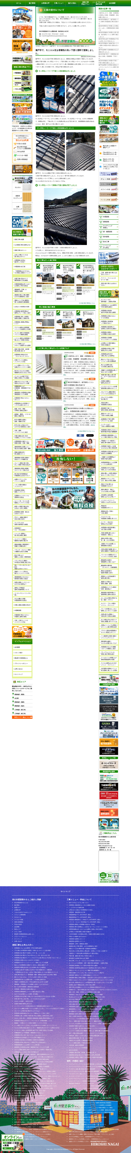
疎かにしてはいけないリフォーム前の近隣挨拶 (108, 360)
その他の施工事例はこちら (87, 303)
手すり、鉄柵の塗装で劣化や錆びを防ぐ (21, 518)
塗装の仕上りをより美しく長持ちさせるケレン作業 (23, 382)
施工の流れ (72, 3)
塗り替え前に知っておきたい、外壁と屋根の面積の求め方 (30, 1064)
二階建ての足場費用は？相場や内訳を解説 (108, 458)
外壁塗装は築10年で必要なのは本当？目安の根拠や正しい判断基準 (33, 970)
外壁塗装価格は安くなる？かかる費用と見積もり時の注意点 (86, 929)
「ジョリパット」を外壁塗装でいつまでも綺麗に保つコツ (30, 1069)
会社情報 (16, 927)
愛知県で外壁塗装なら (21, 658)
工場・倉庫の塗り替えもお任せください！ (109, 273)
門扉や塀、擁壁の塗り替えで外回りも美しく (81, 956)
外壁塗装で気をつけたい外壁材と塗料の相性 (22, 615)
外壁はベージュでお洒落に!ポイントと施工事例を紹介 (109, 626)
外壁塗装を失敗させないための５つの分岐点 (26, 960)
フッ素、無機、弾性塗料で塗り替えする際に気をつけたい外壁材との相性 (35, 1071)
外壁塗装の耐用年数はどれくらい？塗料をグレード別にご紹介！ (32, 1013)
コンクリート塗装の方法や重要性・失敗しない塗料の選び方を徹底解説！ (89, 1030)
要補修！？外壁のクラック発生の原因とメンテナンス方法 (30, 1023)
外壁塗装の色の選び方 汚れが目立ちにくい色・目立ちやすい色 (32, 955)
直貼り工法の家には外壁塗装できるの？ (107, 485)
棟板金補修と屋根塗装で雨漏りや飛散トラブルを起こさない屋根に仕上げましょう (37, 1076)
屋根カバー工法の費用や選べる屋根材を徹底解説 (22, 301)
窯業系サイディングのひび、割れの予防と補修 (108, 479)
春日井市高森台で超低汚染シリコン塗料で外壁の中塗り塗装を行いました (109, 45)
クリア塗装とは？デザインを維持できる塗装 (23, 344)
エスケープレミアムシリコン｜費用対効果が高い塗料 (84, 1078)
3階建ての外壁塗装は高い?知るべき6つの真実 (109, 371)
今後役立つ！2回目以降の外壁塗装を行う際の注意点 (83, 953)
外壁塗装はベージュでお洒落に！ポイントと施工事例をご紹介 (31, 1127)
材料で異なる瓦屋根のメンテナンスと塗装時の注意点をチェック (87, 987)
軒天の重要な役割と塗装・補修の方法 (21, 420)
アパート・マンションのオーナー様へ (108, 279)
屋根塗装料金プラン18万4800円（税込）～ (81, 917)
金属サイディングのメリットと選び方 (21, 480)
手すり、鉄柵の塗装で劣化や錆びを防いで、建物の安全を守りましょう (89, 1021)
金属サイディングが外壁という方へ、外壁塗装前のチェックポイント (88, 1141)
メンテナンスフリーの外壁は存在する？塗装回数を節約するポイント (33, 1006)
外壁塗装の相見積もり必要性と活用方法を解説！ (109, 327)
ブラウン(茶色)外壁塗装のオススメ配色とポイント (109, 631)
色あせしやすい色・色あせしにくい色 (109, 160)
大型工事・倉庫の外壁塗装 (76, 1045)
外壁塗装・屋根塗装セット (22, 83)
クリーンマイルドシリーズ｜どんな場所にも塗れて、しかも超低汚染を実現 (90, 1098)
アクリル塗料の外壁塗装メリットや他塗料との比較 (23, 328)
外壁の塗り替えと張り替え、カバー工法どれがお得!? (108, 376)
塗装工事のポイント (21, 250)
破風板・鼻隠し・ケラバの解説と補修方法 (23, 415)
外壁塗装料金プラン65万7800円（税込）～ (81, 914)
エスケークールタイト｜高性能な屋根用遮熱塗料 (82, 1081)
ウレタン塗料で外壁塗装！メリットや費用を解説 (23, 333)
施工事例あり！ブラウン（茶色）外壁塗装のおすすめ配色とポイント (33, 1129)
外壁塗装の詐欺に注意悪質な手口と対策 (107, 349)
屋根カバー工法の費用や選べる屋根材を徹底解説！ (83, 948)
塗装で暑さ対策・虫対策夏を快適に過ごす (22, 350)
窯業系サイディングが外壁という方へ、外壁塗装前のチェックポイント (89, 1139)
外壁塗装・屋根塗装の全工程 (77, 912)
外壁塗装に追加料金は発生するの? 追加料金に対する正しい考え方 (87, 968)
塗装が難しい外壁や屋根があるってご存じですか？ (109, 474)
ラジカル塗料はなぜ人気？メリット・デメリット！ (109, 664)
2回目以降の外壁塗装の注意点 (106, 403)
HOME (38, 46)
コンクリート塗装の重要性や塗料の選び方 (21, 540)
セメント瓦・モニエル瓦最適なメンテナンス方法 (22, 502)
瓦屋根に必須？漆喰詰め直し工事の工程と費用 (82, 985)
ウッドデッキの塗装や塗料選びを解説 (21, 523)
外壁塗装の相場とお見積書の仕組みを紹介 (108, 333)
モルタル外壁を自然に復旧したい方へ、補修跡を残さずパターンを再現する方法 (36, 1028)
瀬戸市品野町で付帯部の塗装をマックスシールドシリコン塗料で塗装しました (109, 67)
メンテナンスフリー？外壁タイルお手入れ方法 (108, 501)
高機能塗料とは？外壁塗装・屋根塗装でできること (23, 388)
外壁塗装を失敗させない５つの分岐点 (108, 317)
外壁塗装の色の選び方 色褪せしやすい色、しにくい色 (29, 953)
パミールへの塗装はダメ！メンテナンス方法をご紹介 (109, 555)
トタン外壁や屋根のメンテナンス (21, 485)
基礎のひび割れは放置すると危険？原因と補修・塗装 (29, 1107)
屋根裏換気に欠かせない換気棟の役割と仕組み (22, 577)
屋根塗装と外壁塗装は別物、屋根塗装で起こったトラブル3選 (31, 1047)
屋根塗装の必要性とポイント (77, 941)
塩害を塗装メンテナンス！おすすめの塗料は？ (23, 583)
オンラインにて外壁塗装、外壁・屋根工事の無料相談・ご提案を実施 (88, 963)
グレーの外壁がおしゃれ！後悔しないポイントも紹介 (109, 609)
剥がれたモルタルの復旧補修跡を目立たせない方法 (23, 371)
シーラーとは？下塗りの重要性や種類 (107, 425)
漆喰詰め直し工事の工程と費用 (107, 512)
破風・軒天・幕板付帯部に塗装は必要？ (21, 409)
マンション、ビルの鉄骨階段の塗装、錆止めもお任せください (86, 1018)
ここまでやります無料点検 (76, 907)
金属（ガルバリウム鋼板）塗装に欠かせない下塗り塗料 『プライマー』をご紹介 (91, 1134)
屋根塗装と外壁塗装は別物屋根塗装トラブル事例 (23, 393)
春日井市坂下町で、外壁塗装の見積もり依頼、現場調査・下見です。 (109, 56)
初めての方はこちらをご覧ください (79, 902)
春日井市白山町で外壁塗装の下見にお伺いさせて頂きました (109, 40)
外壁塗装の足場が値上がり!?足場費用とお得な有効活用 (84, 1055)
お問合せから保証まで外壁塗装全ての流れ (81, 910)
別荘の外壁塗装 (73, 1050)
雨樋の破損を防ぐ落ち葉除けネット (20, 453)
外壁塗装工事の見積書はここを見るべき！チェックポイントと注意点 (88, 927)
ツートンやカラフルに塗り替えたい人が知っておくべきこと (110, 166)
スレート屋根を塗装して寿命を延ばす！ (80, 1043)
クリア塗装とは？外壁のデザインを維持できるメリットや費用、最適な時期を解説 (92, 1110)
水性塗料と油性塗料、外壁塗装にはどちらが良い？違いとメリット (87, 1124)
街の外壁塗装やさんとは (21, 902)
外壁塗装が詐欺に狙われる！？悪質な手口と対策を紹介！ (30, 1042)
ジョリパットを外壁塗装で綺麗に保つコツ (109, 517)
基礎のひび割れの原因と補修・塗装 (106, 582)
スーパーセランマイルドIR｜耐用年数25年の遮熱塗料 (84, 1071)
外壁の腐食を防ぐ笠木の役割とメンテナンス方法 (23, 436)
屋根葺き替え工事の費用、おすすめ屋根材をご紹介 (83, 946)
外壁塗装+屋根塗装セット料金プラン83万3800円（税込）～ (86, 919)
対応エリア (17, 929)
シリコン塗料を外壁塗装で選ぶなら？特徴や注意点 (23, 339)
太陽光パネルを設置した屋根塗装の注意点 (108, 544)
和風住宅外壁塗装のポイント (107, 506)
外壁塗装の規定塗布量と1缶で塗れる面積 (108, 528)
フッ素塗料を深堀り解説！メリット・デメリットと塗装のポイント (33, 1131)
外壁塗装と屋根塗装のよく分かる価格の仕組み (82, 905)
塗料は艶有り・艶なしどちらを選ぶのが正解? (108, 490)
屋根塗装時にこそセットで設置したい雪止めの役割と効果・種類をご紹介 (89, 1009)
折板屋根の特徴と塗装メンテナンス (20, 491)
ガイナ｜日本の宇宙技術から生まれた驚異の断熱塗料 (84, 1095)
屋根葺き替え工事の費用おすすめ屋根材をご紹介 (22, 295)
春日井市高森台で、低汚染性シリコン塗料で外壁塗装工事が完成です (109, 21)
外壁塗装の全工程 (20, 266)
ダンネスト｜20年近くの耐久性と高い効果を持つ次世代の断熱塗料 (87, 1093)
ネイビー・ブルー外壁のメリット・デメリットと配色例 (30, 1117)
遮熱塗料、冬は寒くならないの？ (78, 1115)
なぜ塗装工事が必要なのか (23, 245)
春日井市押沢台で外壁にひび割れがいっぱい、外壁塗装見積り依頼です (109, 28)
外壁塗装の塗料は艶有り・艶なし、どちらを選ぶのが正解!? (85, 1122)
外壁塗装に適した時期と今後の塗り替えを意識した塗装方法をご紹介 (33, 1015)
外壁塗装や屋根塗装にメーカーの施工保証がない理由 (109, 436)
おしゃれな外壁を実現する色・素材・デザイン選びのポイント (31, 1115)
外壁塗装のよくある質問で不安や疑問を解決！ (109, 306)
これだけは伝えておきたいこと (23, 912)
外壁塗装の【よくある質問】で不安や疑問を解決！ (28, 948)
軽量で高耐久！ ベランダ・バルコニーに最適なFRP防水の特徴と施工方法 (35, 1083)
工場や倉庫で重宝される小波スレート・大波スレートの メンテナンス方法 (35, 1073)
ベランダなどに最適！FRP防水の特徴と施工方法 (23, 561)
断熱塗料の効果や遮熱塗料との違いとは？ (108, 561)
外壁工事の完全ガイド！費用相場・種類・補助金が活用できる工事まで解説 (35, 974)
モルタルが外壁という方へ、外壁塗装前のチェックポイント (86, 1136)
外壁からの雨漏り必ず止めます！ (78, 936)
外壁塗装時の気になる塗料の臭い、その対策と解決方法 (30, 979)
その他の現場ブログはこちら (86, 431)
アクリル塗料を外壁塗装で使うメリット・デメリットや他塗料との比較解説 (90, 1105)
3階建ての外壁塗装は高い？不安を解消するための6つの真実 (31, 982)
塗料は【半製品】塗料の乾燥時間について (22, 588)
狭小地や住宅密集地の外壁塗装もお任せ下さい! (22, 474)
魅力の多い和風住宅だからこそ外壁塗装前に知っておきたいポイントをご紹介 (91, 982)
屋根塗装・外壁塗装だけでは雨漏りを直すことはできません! (31, 984)
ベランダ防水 (22, 89)
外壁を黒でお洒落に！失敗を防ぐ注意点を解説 (108, 615)
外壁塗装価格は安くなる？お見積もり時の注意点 (23, 285)
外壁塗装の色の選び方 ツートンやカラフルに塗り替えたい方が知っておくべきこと (37, 957)
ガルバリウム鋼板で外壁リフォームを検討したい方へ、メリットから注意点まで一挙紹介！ (40, 1008)
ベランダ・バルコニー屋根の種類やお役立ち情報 (23, 550)
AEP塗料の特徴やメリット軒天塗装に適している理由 (109, 669)
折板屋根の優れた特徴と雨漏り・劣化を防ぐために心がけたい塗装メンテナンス (91, 977)
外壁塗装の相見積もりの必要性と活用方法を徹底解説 (29, 1040)
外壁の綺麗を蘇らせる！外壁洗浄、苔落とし (108, 533)
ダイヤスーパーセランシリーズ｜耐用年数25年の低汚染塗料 (86, 1076)
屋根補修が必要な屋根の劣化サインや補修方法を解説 (84, 1014)
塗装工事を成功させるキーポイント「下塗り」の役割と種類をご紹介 (88, 1131)
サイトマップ (19, 674)
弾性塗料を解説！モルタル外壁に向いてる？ (109, 642)
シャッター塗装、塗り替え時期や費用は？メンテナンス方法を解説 (87, 1028)
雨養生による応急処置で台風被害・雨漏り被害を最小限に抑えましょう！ (35, 1105)
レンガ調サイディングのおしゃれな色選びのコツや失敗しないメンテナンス (35, 1025)
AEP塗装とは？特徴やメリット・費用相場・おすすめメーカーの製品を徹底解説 (91, 1112)
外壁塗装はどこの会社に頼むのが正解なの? (26, 1052)
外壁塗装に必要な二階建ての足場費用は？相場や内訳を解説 (86, 1057)
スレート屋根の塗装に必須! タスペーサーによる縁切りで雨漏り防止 (33, 1049)
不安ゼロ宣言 (18, 924)
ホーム (18, 3)
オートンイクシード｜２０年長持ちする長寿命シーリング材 (86, 1100)
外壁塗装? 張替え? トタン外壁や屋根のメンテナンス (83, 975)
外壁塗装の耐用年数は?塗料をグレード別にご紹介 (23, 312)
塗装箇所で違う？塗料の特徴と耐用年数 (107, 409)
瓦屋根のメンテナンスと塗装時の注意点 (22, 496)
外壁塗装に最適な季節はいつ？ (22, 323)
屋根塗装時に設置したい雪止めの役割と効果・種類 (23, 447)
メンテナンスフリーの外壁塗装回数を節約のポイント (109, 387)
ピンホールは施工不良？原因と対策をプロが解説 (22, 377)
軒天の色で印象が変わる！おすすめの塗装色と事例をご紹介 (86, 999)
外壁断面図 (18, 610)
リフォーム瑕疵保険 (20, 914)
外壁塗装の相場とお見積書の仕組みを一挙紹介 (82, 924)
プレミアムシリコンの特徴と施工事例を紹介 (107, 653)
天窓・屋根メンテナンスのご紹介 (21, 431)
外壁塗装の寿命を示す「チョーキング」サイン (22, 355)
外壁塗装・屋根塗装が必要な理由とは (25, 989)
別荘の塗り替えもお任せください (109, 284)
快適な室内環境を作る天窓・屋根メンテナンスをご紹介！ (85, 1001)
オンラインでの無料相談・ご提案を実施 (108, 300)
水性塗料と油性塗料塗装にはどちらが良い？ (108, 495)
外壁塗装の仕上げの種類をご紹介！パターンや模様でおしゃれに (32, 1139)
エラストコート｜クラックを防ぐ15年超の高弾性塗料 (84, 1088)
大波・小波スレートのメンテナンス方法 (21, 621)
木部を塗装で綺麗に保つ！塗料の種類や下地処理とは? (109, 550)
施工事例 (32, 3)
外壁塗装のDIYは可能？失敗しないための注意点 (108, 468)
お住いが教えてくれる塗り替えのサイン (21, 255)
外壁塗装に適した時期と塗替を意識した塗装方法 (22, 317)
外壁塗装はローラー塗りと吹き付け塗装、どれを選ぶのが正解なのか (33, 1057)
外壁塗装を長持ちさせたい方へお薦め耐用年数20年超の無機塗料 (87, 1127)
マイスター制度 (18, 919)
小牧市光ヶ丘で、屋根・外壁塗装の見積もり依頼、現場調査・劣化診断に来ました (109, 15)
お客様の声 (45, 3)
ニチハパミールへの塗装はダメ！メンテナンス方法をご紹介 (31, 1098)
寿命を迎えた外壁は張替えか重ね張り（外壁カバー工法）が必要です (88, 951)
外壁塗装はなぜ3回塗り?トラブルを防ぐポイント (22, 404)
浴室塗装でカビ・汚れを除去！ (21, 529)
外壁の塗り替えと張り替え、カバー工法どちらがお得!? (29, 999)
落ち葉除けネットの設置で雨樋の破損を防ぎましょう (84, 1011)
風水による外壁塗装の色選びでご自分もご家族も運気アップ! (31, 965)
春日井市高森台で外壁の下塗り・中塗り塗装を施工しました (109, 61)
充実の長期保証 (18, 922)
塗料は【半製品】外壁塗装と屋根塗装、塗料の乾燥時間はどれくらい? (34, 1054)
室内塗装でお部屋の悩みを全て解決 (79, 958)
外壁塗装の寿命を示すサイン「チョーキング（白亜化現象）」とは (33, 1020)
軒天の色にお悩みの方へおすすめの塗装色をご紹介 (23, 426)
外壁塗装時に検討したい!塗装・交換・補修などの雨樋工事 (85, 1006)
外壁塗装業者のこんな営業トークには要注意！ (109, 463)
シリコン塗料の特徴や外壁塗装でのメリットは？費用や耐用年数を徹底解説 (90, 1102)
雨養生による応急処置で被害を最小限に (108, 577)
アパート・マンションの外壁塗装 (78, 1047)
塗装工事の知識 (19, 239)
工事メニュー (59, 3)
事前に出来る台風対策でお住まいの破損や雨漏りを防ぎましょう (32, 1102)
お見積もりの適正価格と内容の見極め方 (108, 344)
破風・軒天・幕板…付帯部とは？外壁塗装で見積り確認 (84, 992)
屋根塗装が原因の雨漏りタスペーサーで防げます (22, 469)
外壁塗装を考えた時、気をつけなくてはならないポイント (30, 1035)
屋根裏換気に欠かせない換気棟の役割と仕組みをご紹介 (30, 1090)
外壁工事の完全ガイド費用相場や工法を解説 (21, 279)
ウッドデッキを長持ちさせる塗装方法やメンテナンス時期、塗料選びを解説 (90, 1023)
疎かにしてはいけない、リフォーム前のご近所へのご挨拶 (30, 977)
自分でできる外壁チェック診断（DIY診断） (26, 994)
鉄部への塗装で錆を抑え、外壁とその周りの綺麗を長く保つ (86, 1016)
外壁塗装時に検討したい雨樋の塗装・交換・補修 (22, 442)
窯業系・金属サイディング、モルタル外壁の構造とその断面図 (31, 1066)
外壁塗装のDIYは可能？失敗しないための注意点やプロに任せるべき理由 (34, 996)
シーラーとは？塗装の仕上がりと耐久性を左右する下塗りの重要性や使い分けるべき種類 (94, 1129)
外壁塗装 (22, 73)
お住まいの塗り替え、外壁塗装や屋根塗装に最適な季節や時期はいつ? (34, 1018)
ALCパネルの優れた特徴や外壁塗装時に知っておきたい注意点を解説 (33, 1061)
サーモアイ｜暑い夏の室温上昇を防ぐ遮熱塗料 (82, 1069)
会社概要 (112, 3)
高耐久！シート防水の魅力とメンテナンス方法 (22, 572)
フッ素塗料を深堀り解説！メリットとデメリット (109, 637)
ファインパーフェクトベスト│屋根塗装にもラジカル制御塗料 (86, 1066)
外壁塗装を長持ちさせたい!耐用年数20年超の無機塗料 (109, 430)
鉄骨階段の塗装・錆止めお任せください (22, 512)
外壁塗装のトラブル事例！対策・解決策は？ (109, 588)
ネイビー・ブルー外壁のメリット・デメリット (108, 604)
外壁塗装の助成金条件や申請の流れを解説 (108, 311)
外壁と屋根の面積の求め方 (23, 605)
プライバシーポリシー (21, 663)
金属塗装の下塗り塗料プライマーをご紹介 (107, 420)
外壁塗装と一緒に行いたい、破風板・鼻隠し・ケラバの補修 (86, 994)
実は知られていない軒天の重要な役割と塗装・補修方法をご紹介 (87, 997)
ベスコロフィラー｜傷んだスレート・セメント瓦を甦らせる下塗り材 (88, 1073)
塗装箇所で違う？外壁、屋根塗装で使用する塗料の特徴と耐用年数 (87, 1117)
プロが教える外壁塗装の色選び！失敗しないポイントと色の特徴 (32, 950)
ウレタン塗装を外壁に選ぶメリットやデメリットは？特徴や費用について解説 (91, 1107)
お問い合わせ (19, 669)
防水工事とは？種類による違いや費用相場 (23, 556)
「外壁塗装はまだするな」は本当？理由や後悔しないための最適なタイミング (36, 972)
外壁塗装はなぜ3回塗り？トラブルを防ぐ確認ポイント (29, 1037)
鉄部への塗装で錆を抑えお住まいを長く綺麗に (22, 507)
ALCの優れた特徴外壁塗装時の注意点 (21, 599)
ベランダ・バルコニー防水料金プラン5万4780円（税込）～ (85, 922)
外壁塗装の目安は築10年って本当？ (20, 261)
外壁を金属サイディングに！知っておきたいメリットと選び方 (86, 972)
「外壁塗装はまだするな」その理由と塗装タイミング (23, 272)
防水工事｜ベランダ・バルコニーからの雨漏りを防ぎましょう (86, 960)
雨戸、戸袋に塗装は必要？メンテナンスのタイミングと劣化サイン (87, 1033)
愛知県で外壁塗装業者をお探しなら (24, 934)
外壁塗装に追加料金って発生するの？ (107, 322)
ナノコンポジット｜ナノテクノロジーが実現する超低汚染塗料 (86, 1086)
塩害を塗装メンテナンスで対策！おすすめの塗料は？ (29, 1093)
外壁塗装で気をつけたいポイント (22, 398)
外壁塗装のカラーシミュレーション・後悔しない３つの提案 (31, 962)
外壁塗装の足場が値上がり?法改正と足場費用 (109, 452)
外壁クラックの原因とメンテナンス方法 (21, 361)
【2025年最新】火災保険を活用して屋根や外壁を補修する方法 (86, 934)
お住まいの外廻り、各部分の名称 (23, 1001)
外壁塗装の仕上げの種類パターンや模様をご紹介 (108, 647)
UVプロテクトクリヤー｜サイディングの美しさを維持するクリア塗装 (88, 1090)
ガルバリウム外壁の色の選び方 (107, 398)
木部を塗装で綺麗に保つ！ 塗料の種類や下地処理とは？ (30, 1095)
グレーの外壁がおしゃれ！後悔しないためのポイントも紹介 (31, 1119)
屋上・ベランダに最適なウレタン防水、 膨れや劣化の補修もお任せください (35, 1086)
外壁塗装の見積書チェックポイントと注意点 (109, 338)
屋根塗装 (22, 78)
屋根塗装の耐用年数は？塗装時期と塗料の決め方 (108, 593)
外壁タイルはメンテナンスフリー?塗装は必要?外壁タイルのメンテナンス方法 (91, 980)
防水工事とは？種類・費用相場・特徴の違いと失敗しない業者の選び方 (34, 1081)
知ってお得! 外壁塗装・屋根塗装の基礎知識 (26, 986)
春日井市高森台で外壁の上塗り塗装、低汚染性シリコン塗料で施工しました (109, 34)
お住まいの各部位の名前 (22, 306)
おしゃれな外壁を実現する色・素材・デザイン (109, 599)
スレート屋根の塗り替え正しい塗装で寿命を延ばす (23, 464)
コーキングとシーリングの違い (23, 594)
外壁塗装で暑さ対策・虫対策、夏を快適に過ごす (82, 1052)
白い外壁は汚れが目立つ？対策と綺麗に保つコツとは (109, 620)
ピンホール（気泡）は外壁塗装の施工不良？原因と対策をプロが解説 (33, 1030)
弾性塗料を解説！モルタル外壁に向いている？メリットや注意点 (32, 1134)
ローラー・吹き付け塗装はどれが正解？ (107, 523)
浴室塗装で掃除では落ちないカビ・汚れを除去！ (82, 1026)
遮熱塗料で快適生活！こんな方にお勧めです (81, 1083)
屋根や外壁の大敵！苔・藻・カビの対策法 (107, 539)
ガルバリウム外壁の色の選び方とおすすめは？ (27, 1011)
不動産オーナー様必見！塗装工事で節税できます (108, 441)
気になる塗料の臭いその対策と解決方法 (107, 365)
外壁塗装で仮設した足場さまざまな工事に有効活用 (109, 447)
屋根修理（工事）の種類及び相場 (21, 290)
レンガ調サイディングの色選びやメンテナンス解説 (23, 366)
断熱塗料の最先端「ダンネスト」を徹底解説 (109, 566)
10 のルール (17, 917)
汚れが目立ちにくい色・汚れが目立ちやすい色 (110, 153)
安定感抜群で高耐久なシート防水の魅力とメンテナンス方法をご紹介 (33, 1088)
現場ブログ (45, 46)
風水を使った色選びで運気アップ (109, 146)
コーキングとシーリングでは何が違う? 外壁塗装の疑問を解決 (31, 1059)
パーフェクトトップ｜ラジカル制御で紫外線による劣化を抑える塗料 (88, 1064)
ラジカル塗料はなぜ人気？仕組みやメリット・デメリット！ (31, 1136)
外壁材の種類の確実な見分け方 (105, 382)
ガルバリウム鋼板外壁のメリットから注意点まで (108, 392)
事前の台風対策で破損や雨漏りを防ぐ (107, 571)
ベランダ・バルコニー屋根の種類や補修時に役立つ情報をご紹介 (32, 1078)
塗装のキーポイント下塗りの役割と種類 (107, 414)
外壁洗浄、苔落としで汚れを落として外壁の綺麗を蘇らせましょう (87, 1035)
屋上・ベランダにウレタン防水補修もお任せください (23, 567)
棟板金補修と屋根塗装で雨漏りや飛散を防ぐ (22, 545)
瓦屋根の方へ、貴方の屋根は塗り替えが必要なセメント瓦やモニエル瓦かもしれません (93, 989)
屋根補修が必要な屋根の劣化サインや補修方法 (22, 458)
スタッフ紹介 (19, 652)
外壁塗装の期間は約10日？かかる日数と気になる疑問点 (30, 967)
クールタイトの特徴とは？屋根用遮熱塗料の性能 (109, 658)
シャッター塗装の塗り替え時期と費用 (21, 534)
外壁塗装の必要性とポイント (77, 939)
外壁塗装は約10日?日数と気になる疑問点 (107, 354)
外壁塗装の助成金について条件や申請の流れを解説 (83, 965)
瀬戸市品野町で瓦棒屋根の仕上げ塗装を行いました (109, 51)
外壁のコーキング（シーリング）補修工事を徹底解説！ (84, 970)
